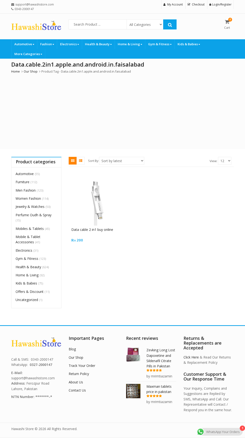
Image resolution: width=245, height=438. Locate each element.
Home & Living (129, 44)
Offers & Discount (30, 291)
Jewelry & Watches (30, 206)
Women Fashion (28, 198)
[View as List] (81, 161)
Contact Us (77, 390)
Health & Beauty (97, 44)
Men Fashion (26, 190)
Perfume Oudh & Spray (33, 215)
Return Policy (79, 373)
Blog (72, 349)
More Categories (27, 54)
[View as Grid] (73, 161)
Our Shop (76, 357)
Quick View (98, 230)
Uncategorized (27, 299)
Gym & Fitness (159, 44)
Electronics (69, 44)
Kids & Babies (188, 44)
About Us (76, 382)
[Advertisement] (122, 109)
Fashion (46, 44)
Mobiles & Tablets (30, 228)
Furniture (22, 182)
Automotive (23, 44)
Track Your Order (82, 365)
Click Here (191, 357)
